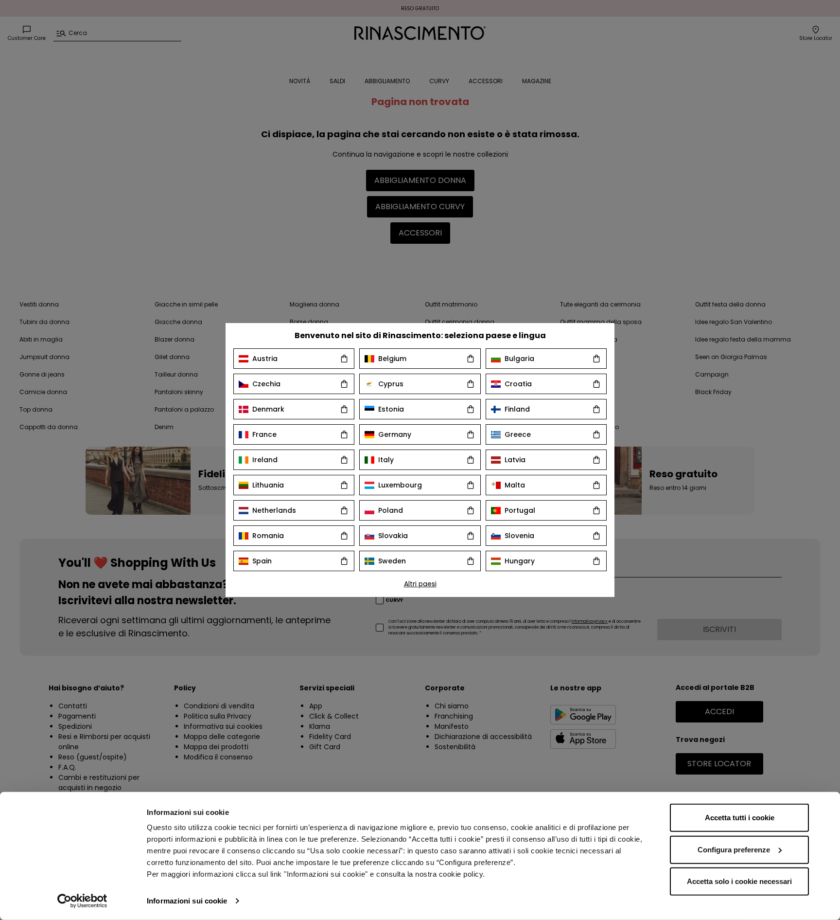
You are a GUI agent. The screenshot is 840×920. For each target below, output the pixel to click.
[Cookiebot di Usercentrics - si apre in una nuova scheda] (82, 901)
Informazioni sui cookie (187, 901)
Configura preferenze (734, 849)
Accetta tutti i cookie (739, 817)
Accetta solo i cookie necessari (739, 881)
